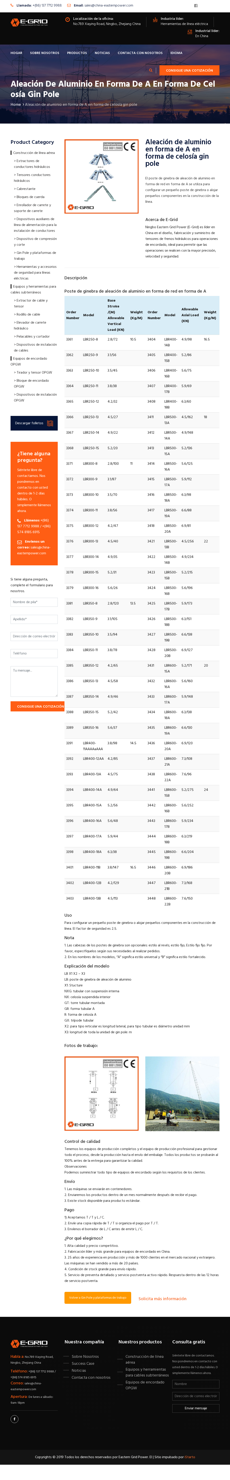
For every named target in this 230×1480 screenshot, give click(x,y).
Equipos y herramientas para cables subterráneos (147, 1372)
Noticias (102, 53)
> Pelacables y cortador (32, 337)
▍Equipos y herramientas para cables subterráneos (33, 290)
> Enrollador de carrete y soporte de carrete (32, 208)
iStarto (190, 1457)
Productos (77, 53)
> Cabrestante (24, 189)
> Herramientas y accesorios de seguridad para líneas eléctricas (35, 273)
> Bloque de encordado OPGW (31, 384)
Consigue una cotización (189, 71)
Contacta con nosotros (140, 53)
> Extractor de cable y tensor (31, 303)
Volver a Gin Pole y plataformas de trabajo (97, 1297)
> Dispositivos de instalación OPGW (35, 398)
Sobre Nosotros (44, 53)
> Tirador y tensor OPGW (33, 373)
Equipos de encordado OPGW (145, 1385)
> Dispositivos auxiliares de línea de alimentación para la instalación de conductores (35, 225)
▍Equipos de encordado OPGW (29, 362)
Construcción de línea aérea (145, 1360)
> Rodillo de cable (27, 315)
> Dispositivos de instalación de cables (35, 348)
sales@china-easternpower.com (108, 6)
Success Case (83, 1363)
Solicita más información (162, 1299)
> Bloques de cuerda (29, 197)
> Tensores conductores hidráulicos (32, 178)
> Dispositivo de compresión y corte (35, 242)
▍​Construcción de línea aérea (33, 153)
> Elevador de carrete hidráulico (30, 326)
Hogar (16, 53)
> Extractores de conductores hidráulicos (32, 164)
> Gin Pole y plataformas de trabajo (35, 256)
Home (16, 105)
